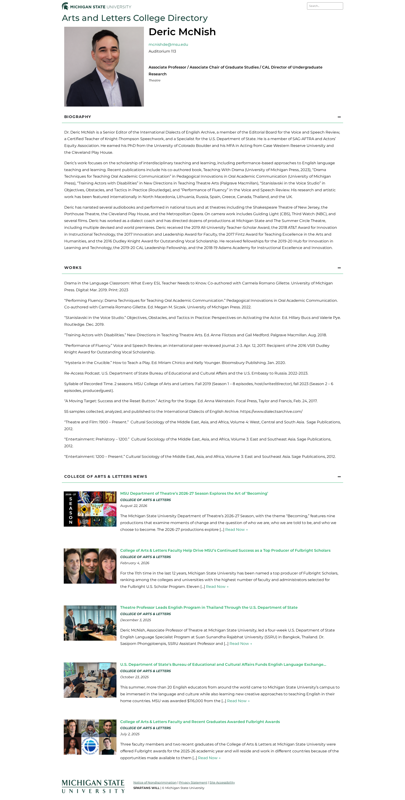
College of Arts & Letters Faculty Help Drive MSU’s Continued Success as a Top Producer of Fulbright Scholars (225, 550)
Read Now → (236, 529)
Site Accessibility (222, 782)
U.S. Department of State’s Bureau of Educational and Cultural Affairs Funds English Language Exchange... (223, 664)
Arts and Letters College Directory (135, 18)
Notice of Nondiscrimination (155, 782)
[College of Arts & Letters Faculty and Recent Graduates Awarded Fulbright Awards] (90, 753)
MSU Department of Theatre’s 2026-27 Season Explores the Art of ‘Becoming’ (194, 493)
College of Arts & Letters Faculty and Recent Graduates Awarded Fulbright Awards (200, 722)
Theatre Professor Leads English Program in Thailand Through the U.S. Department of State (209, 607)
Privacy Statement (193, 782)
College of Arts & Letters (145, 500)
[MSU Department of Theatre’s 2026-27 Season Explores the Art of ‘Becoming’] (90, 525)
